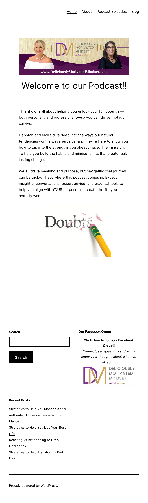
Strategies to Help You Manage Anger (37, 409)
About (86, 11)
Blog (135, 11)
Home (72, 11)
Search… (16, 332)
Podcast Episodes (112, 11)
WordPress (49, 485)
